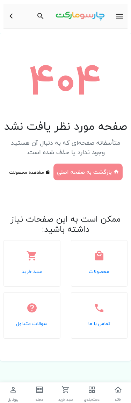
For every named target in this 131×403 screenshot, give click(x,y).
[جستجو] (40, 16)
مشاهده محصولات (27, 172)
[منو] (120, 16)
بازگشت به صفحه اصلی (85, 172)
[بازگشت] (11, 16)
